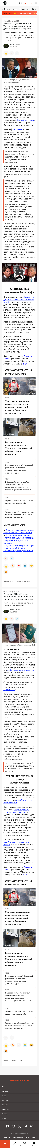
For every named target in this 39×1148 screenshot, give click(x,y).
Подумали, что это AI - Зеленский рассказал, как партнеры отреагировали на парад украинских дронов (19, 980)
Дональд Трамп (8, 581)
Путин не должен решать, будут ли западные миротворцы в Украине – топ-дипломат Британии (18, 539)
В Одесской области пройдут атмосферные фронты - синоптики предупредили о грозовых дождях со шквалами (18, 997)
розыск (5, 1061)
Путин (19, 581)
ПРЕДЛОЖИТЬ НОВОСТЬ (19, 1080)
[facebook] (7, 1126)
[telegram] (25, 1126)
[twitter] (19, 1126)
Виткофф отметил (25, 120)
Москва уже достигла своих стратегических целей (18, 299)
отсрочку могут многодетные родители (16, 810)
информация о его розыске (20, 670)
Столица (7, 1137)
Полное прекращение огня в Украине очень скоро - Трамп (18, 531)
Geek (33, 1137)
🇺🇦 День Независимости (23, 13)
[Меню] (36, 3)
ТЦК (21, 1061)
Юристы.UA (9, 689)
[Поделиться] (11, 53)
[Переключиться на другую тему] (25, 3)
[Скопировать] (17, 53)
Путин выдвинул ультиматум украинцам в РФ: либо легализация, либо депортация (18, 548)
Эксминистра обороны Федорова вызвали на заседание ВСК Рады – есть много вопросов (19, 514)
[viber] (31, 1126)
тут (25, 363)
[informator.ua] (5, 3)
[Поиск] (30, 3)
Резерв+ (14, 1061)
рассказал (17, 129)
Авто (27, 1137)
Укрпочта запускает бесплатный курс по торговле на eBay (19, 1012)
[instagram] (13, 1126)
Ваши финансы (18, 1137)
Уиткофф (27, 581)
